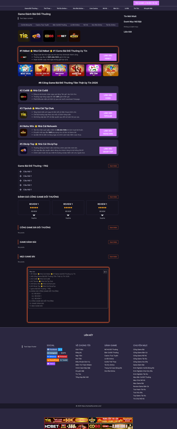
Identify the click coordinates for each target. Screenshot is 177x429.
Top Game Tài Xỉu (139, 396)
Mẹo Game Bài (138, 383)
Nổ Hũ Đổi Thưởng (111, 349)
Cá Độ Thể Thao (110, 362)
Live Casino (94, 8)
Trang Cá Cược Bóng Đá (113, 368)
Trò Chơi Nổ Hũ (138, 399)
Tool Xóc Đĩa (137, 393)
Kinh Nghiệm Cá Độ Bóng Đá (143, 368)
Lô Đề (127, 8)
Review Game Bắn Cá (141, 386)
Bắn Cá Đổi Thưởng (111, 353)
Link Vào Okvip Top (108, 150)
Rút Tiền (79, 359)
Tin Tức (136, 8)
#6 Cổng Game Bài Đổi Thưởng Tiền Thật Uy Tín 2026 (50, 276)
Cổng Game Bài (138, 349)
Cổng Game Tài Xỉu (140, 359)
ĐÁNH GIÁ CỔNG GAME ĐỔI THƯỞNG (44, 291)
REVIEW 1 (37, 294)
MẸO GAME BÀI (27, 256)
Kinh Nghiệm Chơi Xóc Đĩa (142, 371)
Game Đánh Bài (138, 365)
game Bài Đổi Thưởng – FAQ (41, 289)
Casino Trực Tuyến (111, 356)
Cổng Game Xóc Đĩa (140, 362)
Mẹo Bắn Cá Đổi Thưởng (142, 377)
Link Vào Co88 (108, 96)
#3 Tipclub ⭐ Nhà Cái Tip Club (42, 281)
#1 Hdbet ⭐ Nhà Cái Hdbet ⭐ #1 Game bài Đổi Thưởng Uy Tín (53, 274)
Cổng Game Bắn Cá (140, 353)
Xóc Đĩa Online (109, 371)
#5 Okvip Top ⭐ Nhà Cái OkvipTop (43, 286)
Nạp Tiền (79, 356)
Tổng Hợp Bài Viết (82, 377)
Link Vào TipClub (108, 114)
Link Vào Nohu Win (108, 132)
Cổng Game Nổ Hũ (140, 356)
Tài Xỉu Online (109, 365)
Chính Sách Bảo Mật (83, 368)
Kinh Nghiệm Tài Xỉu (140, 374)
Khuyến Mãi (148, 8)
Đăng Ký (79, 353)
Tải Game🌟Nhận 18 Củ (146, 3)
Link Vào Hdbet (108, 57)
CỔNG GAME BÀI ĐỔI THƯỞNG (35, 227)
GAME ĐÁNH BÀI (28, 242)
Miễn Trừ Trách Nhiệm (84, 365)
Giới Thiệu (79, 349)
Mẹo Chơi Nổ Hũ (139, 380)
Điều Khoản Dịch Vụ (83, 362)
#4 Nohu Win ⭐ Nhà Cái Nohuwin (43, 284)
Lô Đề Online (109, 359)
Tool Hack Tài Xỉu (139, 389)
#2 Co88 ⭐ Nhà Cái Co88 (40, 279)
